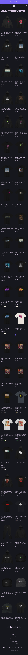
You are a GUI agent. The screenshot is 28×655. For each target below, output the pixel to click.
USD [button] (13, 634)
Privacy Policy (14, 641)
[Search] (23, 5)
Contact (14, 636)
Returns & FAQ (14, 643)
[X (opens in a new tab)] (24, 647)
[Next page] (20, 627)
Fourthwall (16, 651)
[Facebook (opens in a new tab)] (9, 647)
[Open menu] (1, 5)
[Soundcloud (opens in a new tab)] (18, 647)
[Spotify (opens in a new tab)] (15, 647)
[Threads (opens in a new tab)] (21, 647)
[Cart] (26, 5)
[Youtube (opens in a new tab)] (4, 647)
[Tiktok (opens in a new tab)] (12, 647)
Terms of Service (14, 638)
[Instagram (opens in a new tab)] (6, 647)
